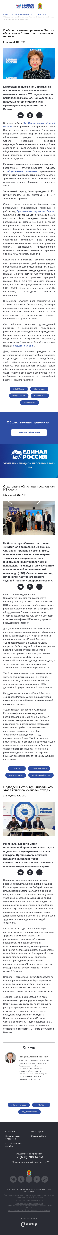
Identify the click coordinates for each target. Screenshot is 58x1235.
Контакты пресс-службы (13, 1144)
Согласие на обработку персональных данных (29, 1210)
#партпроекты (16, 775)
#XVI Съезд (18, 389)
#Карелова (39, 389)
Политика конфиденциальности (29, 1203)
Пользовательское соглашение (29, 1201)
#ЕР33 (17, 768)
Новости (40, 14)
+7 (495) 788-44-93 (29, 1157)
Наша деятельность (23, 14)
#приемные (39, 396)
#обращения (19, 396)
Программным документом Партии (35, 211)
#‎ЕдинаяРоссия (39, 768)
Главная (7, 14)
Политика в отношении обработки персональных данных (29, 1207)
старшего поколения (23, 346)
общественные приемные (22, 171)
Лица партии (37, 1131)
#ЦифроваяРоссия (41, 775)
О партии (10, 1131)
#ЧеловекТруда (18, 1105)
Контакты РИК (38, 1136)
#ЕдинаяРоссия (29, 1112)
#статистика (29, 402)
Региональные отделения (12, 1137)
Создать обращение (29, 432)
